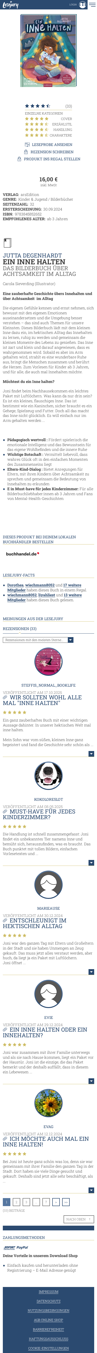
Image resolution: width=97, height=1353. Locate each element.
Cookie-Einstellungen (48, 1348)
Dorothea (15, 584)
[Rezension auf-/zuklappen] (91, 754)
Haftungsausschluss (48, 1338)
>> (66, 1202)
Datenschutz (49, 1301)
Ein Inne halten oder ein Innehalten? (45, 1032)
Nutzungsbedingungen (48, 1310)
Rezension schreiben (52, 151)
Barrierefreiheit (48, 1329)
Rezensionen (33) (19, 628)
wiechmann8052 (40, 584)
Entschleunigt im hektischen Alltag (34, 923)
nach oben (76, 1219)
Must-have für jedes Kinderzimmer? (39, 814)
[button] (78, 4)
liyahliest (46, 594)
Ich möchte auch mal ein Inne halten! (46, 1141)
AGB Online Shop (48, 1320)
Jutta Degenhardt (32, 255)
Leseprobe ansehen (52, 144)
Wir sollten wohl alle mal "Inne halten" (42, 700)
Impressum (48, 1291)
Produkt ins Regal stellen (52, 159)
